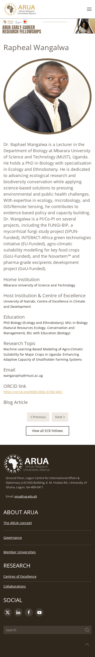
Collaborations (14, 586)
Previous (39, 417)
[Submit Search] (87, 630)
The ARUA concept (17, 523)
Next (58, 417)
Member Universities (19, 552)
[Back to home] (19, 9)
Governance (12, 537)
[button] (89, 9)
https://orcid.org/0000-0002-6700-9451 (33, 392)
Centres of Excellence (19, 576)
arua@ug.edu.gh (26, 496)
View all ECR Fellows (47, 430)
